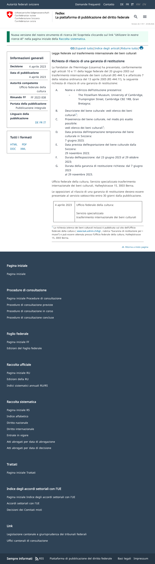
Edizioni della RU (18, 378)
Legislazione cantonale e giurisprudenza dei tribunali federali (47, 534)
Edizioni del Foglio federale (24, 348)
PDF (24, 144)
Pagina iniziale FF (18, 341)
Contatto (108, 4)
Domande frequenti (87, 4)
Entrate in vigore (17, 435)
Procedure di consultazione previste (30, 304)
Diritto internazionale (20, 428)
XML (23, 149)
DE (122, 4)
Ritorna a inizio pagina (134, 247)
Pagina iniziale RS (18, 409)
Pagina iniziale (16, 273)
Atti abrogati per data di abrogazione (31, 441)
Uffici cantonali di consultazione (27, 540)
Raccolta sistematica (72, 39)
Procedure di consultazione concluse (30, 317)
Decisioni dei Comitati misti (24, 509)
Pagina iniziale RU (18, 372)
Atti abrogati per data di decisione (29, 447)
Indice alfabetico (17, 416)
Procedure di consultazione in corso (30, 310)
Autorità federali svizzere (23, 4)
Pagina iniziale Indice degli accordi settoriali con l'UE (41, 496)
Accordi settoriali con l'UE (23, 503)
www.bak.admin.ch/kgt (88, 230)
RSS (39, 558)
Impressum (141, 558)
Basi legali (124, 558)
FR (127, 4)
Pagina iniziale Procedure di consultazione (34, 298)
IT (132, 4)
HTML (13, 144)
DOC (13, 149)
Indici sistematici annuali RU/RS (27, 385)
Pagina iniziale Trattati (21, 472)
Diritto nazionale (17, 422)
